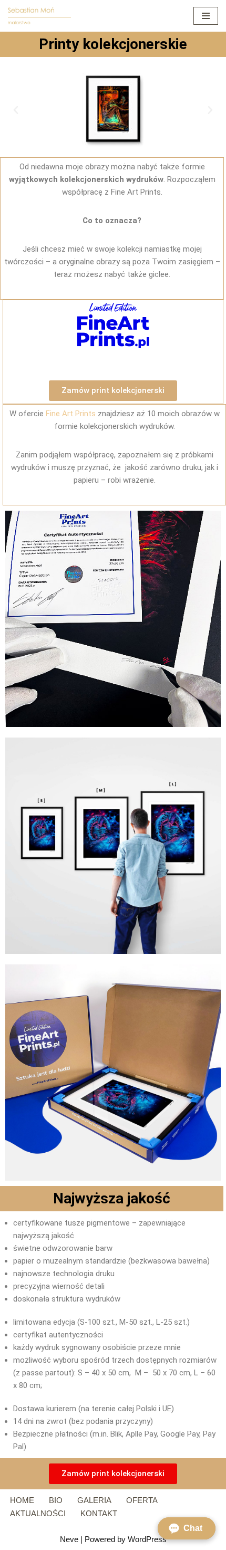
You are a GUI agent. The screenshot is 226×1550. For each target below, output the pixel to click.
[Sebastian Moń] (39, 15)
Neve (69, 1539)
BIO (56, 1500)
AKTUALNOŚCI (38, 1513)
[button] (16, 110)
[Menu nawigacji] (205, 16)
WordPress (147, 1539)
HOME (22, 1500)
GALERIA (94, 1500)
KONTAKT (98, 1513)
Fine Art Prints (71, 413)
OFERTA (142, 1500)
